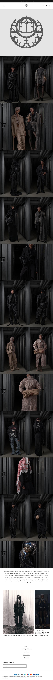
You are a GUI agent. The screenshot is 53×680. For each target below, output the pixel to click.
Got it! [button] (46, 677)
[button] (3, 5)
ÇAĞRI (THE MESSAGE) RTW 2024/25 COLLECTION (17, 635)
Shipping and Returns (27, 649)
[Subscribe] (25, 666)
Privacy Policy (26, 655)
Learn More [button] (5, 678)
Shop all (26, 48)
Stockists (26, 652)
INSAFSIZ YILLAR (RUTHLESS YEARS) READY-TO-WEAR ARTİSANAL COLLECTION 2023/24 (42, 633)
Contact (26, 646)
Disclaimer (26, 658)
